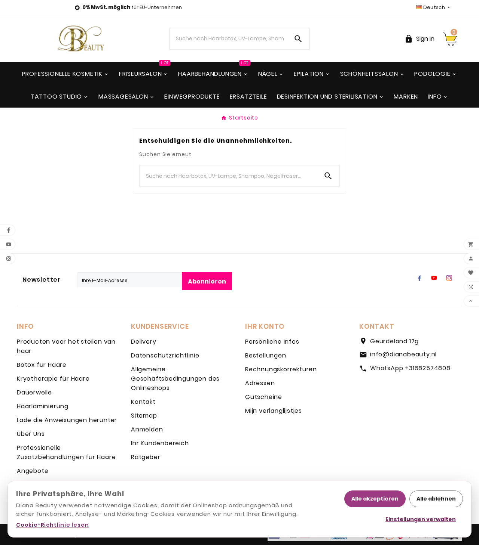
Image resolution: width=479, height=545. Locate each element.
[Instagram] (449, 278)
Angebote (32, 471)
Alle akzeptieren (375, 498)
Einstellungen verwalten (420, 519)
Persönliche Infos (272, 341)
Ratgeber (145, 457)
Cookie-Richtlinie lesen (52, 525)
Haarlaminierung (42, 406)
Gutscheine (263, 397)
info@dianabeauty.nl (403, 354)
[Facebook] (419, 278)
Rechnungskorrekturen (281, 369)
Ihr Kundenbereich (160, 443)
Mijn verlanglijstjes (273, 410)
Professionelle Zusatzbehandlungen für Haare (66, 452)
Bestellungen (265, 355)
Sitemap (144, 415)
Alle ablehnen (436, 498)
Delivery (143, 341)
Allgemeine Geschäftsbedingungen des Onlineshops (175, 378)
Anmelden (147, 429)
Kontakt (143, 401)
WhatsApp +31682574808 (410, 368)
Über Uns (31, 434)
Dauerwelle (34, 392)
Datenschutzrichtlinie (165, 355)
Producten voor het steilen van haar (66, 346)
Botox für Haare (42, 364)
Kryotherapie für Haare (53, 378)
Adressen (260, 383)
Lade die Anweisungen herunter (67, 420)
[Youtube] (434, 278)
